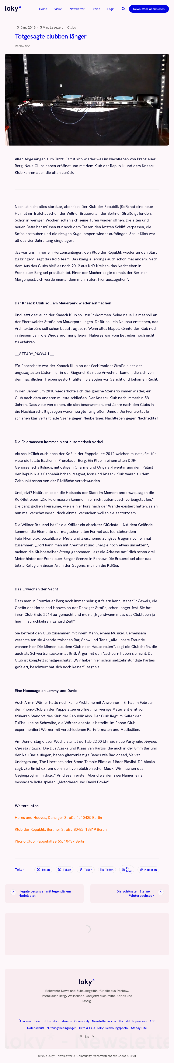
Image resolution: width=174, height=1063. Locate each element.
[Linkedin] (87, 1036)
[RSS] (93, 1036)
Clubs (71, 27)
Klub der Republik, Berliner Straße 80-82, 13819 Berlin (61, 829)
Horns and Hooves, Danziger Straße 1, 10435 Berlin (58, 817)
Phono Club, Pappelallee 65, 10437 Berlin (50, 841)
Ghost (122, 1056)
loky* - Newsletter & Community (70, 1056)
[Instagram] (81, 1036)
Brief (133, 1056)
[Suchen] (123, 9)
